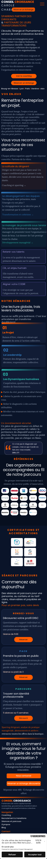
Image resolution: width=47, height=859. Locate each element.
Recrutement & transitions (14, 818)
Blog (4, 827)
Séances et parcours (11, 821)
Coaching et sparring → (14, 185)
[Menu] (42, 4)
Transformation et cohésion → (18, 214)
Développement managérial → (17, 242)
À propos (6, 824)
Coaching (6, 815)
